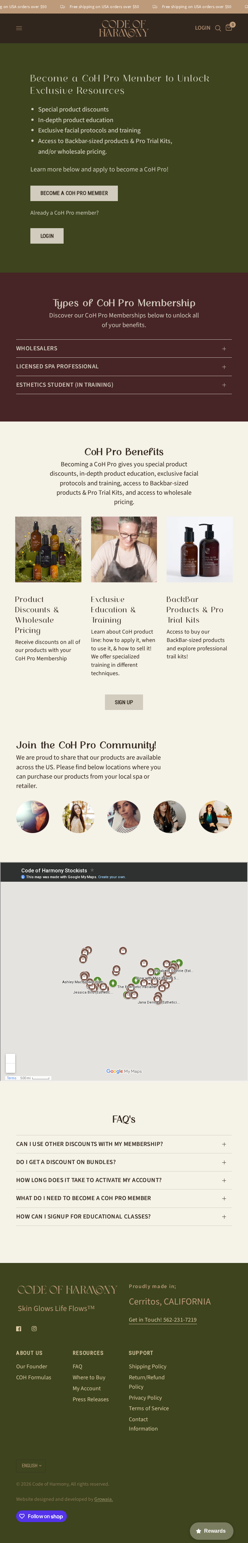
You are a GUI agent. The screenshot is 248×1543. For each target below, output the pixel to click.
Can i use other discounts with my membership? (89, 1144)
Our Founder (31, 1367)
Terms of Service (149, 1408)
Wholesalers (36, 348)
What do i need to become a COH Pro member (83, 1198)
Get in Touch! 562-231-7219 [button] (163, 1320)
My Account (87, 1388)
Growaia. (103, 1499)
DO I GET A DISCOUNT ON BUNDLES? (66, 1162)
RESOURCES (88, 1353)
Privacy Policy (145, 1398)
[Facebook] (23, 1329)
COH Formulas (33, 1377)
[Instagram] (39, 1329)
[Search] (218, 28)
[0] (227, 28)
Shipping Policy (147, 1367)
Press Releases (91, 1399)
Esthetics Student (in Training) (64, 384)
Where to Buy (89, 1377)
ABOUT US (29, 1353)
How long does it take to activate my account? (89, 1180)
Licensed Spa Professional (57, 366)
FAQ (77, 1367)
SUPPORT (141, 1353)
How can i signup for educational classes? (83, 1216)
